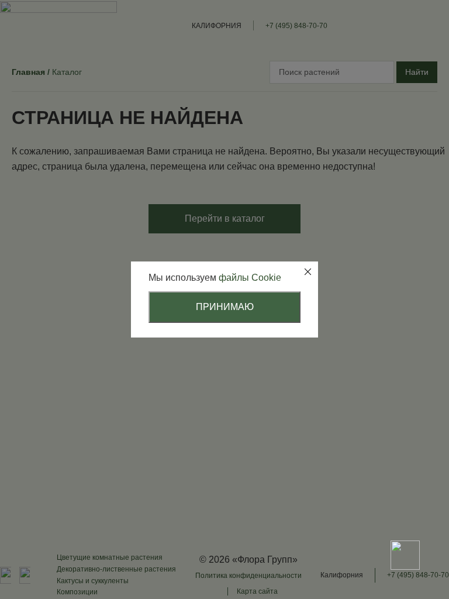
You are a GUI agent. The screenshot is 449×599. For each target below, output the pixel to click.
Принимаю (225, 307)
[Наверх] (405, 514)
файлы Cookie (250, 278)
